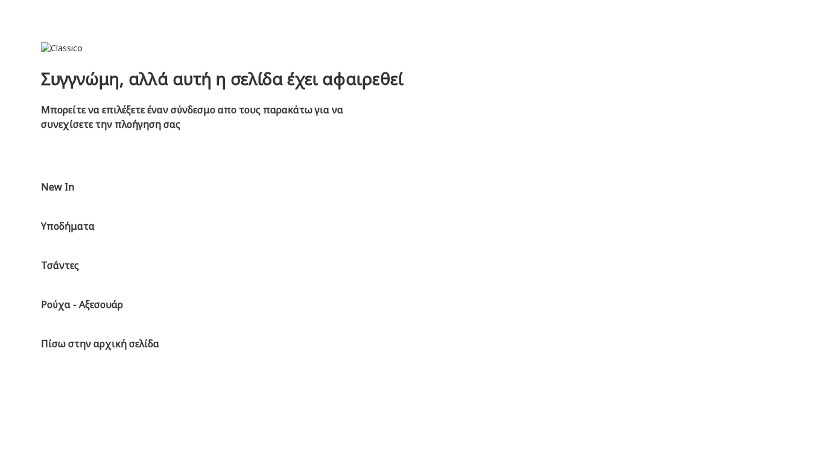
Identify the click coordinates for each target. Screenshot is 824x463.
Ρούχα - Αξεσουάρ (82, 304)
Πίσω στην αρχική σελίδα (100, 343)
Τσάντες (60, 265)
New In (57, 187)
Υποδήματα (68, 226)
